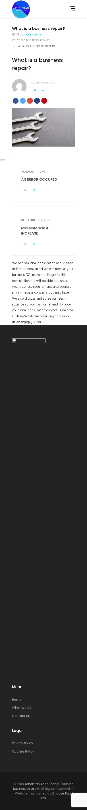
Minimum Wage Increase (35, 230)
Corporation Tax (31, 34)
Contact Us (21, 715)
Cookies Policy (23, 751)
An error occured (39, 179)
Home (15, 34)
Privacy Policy (22, 743)
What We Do (22, 707)
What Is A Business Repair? (31, 40)
